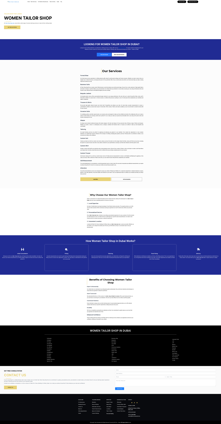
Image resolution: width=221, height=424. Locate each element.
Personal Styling (109, 413)
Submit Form (119, 388)
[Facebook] (132, 403)
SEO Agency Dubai (124, 422)
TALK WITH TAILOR (104, 54)
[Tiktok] (134, 403)
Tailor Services (34, 1)
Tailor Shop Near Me (9, 23)
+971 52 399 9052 (132, 414)
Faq (61, 1)
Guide (58, 1)
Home (28, 1)
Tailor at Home (52, 1)
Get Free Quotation (126, 179)
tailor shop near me (122, 47)
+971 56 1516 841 (132, 412)
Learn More (95, 179)
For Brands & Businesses (43, 1)
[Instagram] (129, 403)
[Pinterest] (137, 403)
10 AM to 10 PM (131, 405)
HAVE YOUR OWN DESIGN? (119, 54)
